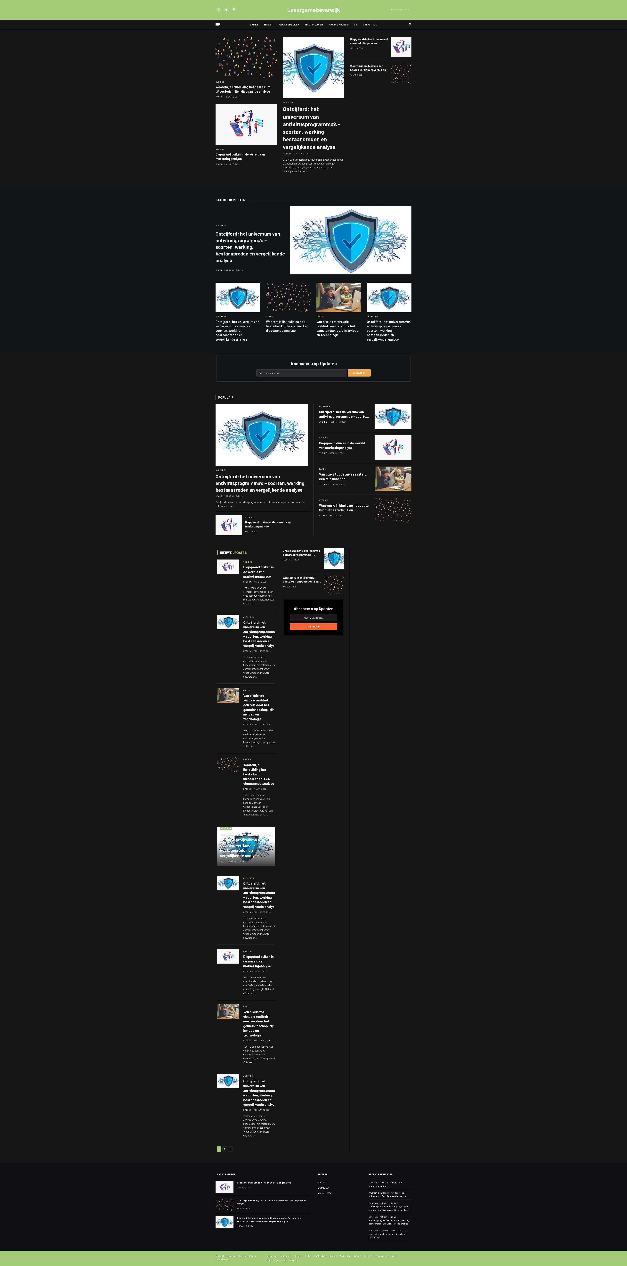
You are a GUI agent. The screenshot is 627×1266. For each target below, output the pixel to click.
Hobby (268, 24)
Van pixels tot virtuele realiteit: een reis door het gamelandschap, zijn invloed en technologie (337, 328)
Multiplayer (314, 24)
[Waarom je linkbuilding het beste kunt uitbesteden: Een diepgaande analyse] (246, 57)
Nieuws (357, 1256)
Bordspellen (285, 1256)
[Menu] (218, 24)
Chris (221, 97)
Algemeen (288, 102)
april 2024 (323, 1182)
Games (254, 24)
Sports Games (274, 1260)
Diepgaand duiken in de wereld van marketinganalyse (240, 156)
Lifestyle (333, 1256)
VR (355, 24)
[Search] (409, 24)
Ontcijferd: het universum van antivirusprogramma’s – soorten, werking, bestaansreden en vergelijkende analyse (312, 128)
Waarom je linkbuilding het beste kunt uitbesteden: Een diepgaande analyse (243, 89)
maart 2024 (324, 1187)
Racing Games (338, 24)
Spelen (394, 1256)
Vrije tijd (370, 24)
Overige (220, 82)
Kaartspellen (289, 24)
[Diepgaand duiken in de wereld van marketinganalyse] (246, 124)
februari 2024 (324, 1193)
